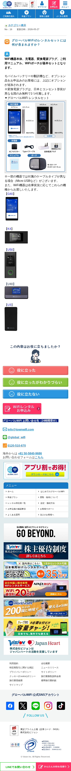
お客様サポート (47, 509)
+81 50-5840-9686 (30, 453)
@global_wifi (16, 437)
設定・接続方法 (47, 503)
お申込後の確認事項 (17, 509)
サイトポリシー (48, 672)
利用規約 (13, 663)
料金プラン (13, 497)
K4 (9, 228)
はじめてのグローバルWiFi (52, 491)
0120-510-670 (17, 445)
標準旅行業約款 (48, 680)
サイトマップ (16, 685)
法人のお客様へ (47, 515)
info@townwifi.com (21, 429)
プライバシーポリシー (20, 672)
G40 (10, 193)
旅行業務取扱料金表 (51, 676)
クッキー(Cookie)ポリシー (22, 676)
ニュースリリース (50, 668)
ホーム (11, 491)
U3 (9, 304)
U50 (10, 249)
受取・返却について (49, 497)
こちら (39, 457)
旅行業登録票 (16, 680)
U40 (10, 284)
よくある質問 (14, 515)
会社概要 (45, 663)
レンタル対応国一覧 (17, 503)
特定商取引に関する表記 (21, 668)
